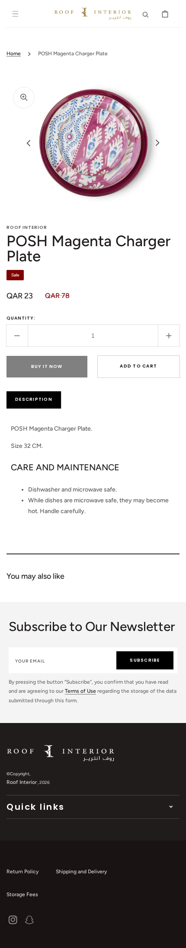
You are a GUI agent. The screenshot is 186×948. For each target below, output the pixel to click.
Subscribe (145, 660)
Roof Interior (21, 782)
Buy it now (46, 366)
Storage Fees (22, 894)
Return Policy (22, 872)
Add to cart (138, 366)
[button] (15, 13)
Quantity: (20, 318)
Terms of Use (80, 691)
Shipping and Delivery (81, 872)
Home (13, 54)
